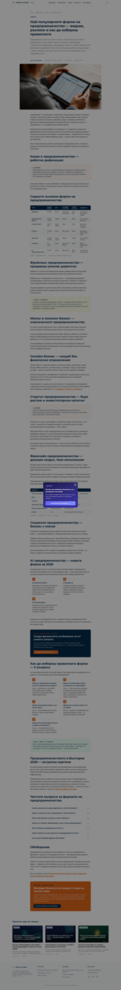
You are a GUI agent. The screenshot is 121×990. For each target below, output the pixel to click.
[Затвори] (75, 484)
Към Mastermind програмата (59, 503)
